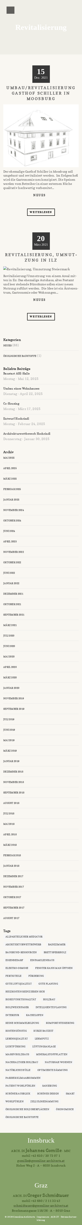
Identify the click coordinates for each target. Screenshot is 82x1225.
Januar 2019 (11, 761)
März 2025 (10, 478)
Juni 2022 (9, 572)
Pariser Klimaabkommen (22, 1077)
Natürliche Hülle (18, 1070)
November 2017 (13, 886)
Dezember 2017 (13, 876)
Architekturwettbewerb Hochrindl (26, 433)
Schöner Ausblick (17, 1093)
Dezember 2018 (13, 771)
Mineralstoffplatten (52, 1054)
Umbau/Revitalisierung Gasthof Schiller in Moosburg (41, 93)
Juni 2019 (9, 729)
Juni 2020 (9, 646)
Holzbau (49, 999)
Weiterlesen (41, 212)
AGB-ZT (55, 1216)
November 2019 (13, 698)
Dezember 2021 (13, 593)
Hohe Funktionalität (20, 999)
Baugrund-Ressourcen (21, 952)
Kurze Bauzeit (43, 1030)
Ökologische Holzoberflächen (27, 1109)
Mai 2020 (8, 656)
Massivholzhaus (17, 1054)
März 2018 (10, 844)
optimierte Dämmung (52, 1070)
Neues (39, 195)
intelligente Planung (51, 1007)
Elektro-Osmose (16, 968)
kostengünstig (16, 1030)
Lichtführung (15, 1046)
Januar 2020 (11, 687)
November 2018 (13, 782)
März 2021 (10, 625)
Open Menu (10, 10)
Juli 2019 (8, 719)
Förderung (36, 975)
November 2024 (13, 510)
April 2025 (10, 468)
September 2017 (13, 907)
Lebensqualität (16, 1038)
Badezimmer (57, 944)
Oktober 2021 (12, 604)
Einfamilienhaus (42, 960)
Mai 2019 (8, 740)
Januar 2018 (11, 865)
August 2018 (11, 803)
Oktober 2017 (12, 897)
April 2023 (10, 541)
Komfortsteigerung (60, 1022)
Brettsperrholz (55, 952)
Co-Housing (11, 403)
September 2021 (13, 614)
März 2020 (10, 677)
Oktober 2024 (12, 520)
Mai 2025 (8, 457)
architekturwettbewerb (23, 944)
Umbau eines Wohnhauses (21, 388)
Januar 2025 (11, 499)
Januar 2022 (11, 583)
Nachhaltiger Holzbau (21, 1062)
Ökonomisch (65, 1109)
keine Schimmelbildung (22, 1022)
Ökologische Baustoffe (19, 355)
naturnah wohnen (58, 1062)
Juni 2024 (9, 531)
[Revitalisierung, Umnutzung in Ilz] (35, 307)
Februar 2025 (12, 489)
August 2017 (11, 918)
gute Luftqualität (18, 983)
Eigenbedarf (14, 960)
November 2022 (13, 551)
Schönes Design (48, 1093)
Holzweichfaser (17, 1007)
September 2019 (13, 708)
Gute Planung (48, 983)
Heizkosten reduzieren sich (25, 991)
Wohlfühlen (14, 1101)
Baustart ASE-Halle (16, 373)
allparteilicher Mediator (23, 936)
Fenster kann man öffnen (54, 968)
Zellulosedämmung (44, 1101)
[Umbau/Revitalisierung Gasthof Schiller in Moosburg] (35, 203)
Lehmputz (42, 1038)
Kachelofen (34, 1015)
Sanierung (49, 1085)
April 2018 (10, 834)
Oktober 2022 (12, 562)
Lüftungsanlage (44, 1046)
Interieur (12, 1015)
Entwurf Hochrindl (16, 418)
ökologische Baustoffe (21, 1117)
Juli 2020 (8, 635)
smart (70, 1093)
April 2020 (10, 667)
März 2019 (10, 750)
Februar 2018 (12, 855)
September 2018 (13, 792)
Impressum (43, 1216)
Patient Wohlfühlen (20, 1085)
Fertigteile (13, 975)
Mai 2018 (8, 823)
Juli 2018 (8, 813)
